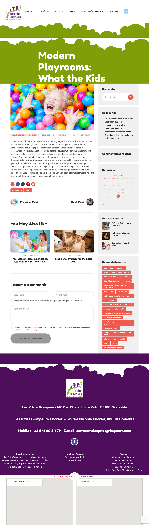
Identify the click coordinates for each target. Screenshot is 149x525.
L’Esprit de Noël (111, 328)
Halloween (122, 292)
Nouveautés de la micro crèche (24, 135)
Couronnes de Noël (120, 272)
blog (106, 272)
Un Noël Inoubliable (113, 347)
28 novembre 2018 (30, 256)
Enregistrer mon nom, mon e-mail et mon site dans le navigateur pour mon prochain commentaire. (48, 301)
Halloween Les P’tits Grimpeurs (118, 296)
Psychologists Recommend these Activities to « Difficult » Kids (30, 260)
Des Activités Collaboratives (117, 277)
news (28, 190)
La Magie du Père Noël (114, 309)
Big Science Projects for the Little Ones (73, 260)
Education (17, 190)
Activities (108, 268)
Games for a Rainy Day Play (121, 244)
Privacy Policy (32, 330)
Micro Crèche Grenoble (114, 339)
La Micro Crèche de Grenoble (117, 313)
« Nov (104, 204)
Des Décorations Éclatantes (117, 281)
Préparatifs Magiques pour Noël (121, 224)
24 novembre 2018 (73, 256)
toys (114, 343)
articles (121, 268)
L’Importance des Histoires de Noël (117, 334)
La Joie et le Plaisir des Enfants (118, 305)
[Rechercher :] (118, 97)
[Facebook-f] (74, 441)
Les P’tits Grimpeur (112, 317)
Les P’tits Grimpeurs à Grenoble (114, 323)
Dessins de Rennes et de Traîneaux (115, 286)
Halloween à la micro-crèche (121, 234)
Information (109, 300)
